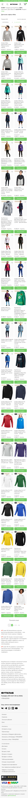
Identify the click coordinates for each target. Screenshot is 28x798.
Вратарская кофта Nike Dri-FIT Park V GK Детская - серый (7, 461)
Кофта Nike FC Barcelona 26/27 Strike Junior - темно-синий (19, 103)
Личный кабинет (7, 719)
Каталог (4, 714)
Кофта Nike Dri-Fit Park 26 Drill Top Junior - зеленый (6, 580)
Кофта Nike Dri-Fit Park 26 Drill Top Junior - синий (6, 608)
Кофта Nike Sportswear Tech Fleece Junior (19, 189)
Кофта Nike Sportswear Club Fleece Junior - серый (6, 45)
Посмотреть (7, 52)
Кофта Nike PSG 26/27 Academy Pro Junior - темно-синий (7, 132)
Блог (3, 722)
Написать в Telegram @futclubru (11, 734)
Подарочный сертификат (9, 764)
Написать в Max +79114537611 (10, 739)
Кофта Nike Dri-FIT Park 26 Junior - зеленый (19, 491)
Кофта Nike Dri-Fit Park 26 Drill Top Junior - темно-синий (19, 404)
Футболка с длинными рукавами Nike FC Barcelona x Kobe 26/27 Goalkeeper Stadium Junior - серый (6, 222)
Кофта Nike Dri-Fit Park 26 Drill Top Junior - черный (6, 403)
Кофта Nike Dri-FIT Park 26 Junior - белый (6, 491)
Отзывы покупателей (8, 762)
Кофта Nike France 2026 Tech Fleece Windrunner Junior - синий (7, 372)
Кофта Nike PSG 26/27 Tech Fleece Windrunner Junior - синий (20, 281)
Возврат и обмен (7, 756)
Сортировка (5, 22)
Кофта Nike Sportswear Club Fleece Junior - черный (19, 45)
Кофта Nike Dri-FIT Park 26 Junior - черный (6, 521)
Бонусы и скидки (7, 754)
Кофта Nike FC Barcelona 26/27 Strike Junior (5, 309)
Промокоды (5, 731)
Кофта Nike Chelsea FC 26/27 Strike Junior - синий (20, 131)
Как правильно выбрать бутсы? (11, 767)
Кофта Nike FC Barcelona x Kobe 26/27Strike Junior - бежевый (6, 161)
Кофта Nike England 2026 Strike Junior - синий (7, 341)
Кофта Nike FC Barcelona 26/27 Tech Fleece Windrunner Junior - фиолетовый (20, 220)
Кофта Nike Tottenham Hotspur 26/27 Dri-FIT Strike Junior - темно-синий (7, 190)
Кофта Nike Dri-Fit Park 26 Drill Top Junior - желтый (19, 580)
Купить (9, 49)
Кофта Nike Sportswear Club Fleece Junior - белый (19, 608)
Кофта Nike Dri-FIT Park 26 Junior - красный (6, 432)
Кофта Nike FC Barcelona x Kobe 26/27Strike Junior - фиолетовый (20, 161)
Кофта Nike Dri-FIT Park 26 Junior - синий (19, 521)
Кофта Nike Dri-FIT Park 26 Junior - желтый (6, 550)
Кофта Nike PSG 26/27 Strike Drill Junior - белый (6, 252)
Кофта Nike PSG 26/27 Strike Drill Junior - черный (19, 252)
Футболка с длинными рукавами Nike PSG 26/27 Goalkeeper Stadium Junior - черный (20, 373)
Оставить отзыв (6, 729)
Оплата (4, 749)
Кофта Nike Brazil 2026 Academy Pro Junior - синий (19, 432)
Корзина (4, 717)
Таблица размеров (7, 759)
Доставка (4, 746)
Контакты (5, 726)
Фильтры (18, 22)
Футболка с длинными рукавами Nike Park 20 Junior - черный (20, 550)
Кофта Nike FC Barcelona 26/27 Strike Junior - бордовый (5, 281)
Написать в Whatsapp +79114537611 (12, 737)
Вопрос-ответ (6, 751)
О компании (5, 743)
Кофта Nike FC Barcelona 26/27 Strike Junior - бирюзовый (19, 74)
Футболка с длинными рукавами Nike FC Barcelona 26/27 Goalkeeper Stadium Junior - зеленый (20, 311)
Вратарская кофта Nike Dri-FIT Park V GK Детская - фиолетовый (19, 462)
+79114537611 (5, 698)
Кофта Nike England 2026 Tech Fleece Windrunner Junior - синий (20, 341)
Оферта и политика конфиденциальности (8, 770)
